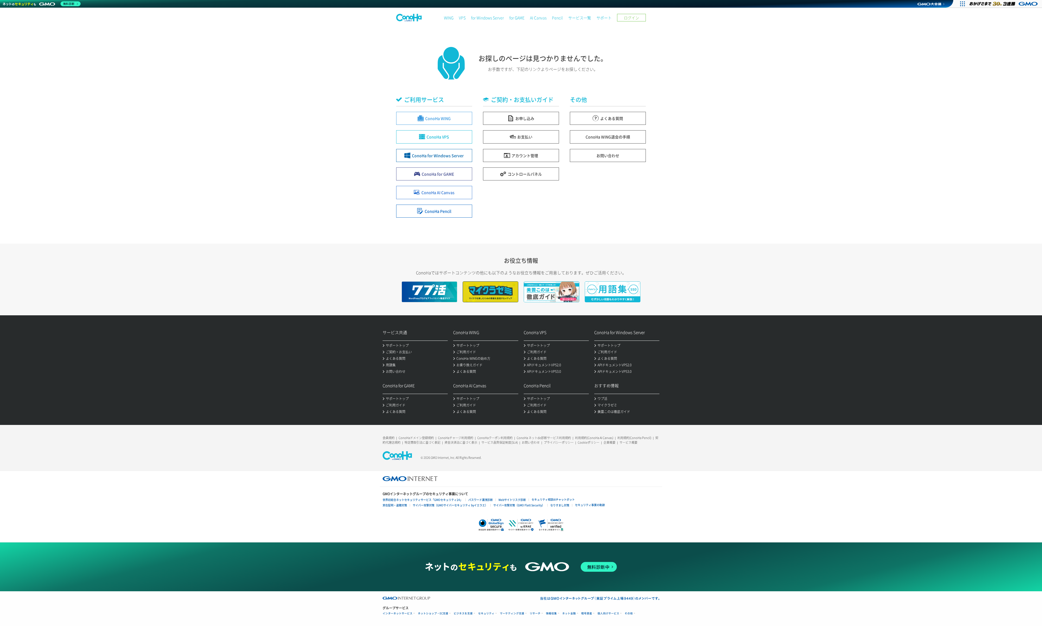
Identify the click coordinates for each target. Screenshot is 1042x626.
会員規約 (389, 438)
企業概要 (609, 442)
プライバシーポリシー (559, 442)
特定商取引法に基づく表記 (422, 442)
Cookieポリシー (588, 442)
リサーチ (535, 613)
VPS (462, 17)
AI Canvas (538, 17)
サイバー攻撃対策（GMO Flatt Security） (519, 505)
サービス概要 (628, 442)
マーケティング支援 (512, 613)
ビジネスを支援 (463, 613)
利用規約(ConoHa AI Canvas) (594, 438)
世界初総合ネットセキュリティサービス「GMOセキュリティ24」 (423, 500)
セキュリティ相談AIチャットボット (553, 499)
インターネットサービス (397, 613)
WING (448, 17)
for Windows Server (487, 17)
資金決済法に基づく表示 (460, 442)
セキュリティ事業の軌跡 (590, 505)
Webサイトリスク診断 (512, 500)
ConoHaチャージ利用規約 (455, 438)
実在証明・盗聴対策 (395, 505)
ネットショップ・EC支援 (433, 613)
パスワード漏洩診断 (480, 500)
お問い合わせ (531, 442)
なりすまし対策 (559, 505)
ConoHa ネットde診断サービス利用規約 (544, 438)
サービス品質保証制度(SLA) (499, 442)
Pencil (557, 17)
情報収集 (551, 613)
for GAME (517, 17)
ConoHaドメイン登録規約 (416, 438)
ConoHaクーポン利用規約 (495, 438)
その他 (629, 613)
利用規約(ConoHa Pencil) (634, 438)
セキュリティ (486, 613)
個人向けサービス (608, 613)
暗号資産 (586, 613)
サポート (604, 17)
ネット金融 (569, 613)
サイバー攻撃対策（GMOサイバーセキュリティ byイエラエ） (450, 505)
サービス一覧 (579, 17)
